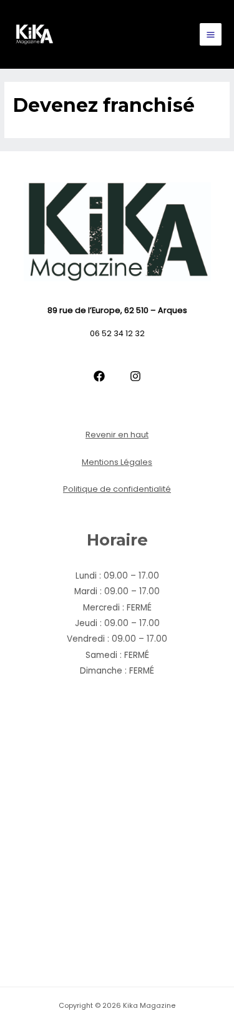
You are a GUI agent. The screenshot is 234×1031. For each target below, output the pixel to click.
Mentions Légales (117, 462)
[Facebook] (99, 376)
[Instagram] (135, 376)
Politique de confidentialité (117, 489)
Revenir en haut (117, 434)
